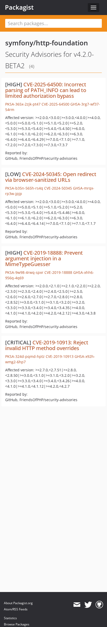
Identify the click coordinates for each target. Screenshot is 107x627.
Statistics (10, 618)
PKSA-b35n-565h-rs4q (24, 188)
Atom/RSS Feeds (16, 609)
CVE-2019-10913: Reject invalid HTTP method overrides (46, 345)
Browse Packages (16, 624)
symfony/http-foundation (46, 42)
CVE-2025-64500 (55, 104)
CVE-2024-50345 (58, 188)
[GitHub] (99, 604)
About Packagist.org (18, 603)
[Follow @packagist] (88, 604)
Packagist (19, 7)
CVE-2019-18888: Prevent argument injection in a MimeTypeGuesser (44, 258)
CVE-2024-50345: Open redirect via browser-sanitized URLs (50, 177)
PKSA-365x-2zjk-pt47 (23, 104)
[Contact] (77, 604)
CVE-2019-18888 (58, 272)
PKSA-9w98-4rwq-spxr (24, 272)
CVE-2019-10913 (59, 356)
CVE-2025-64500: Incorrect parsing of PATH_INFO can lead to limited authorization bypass (45, 90)
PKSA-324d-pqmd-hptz (25, 356)
